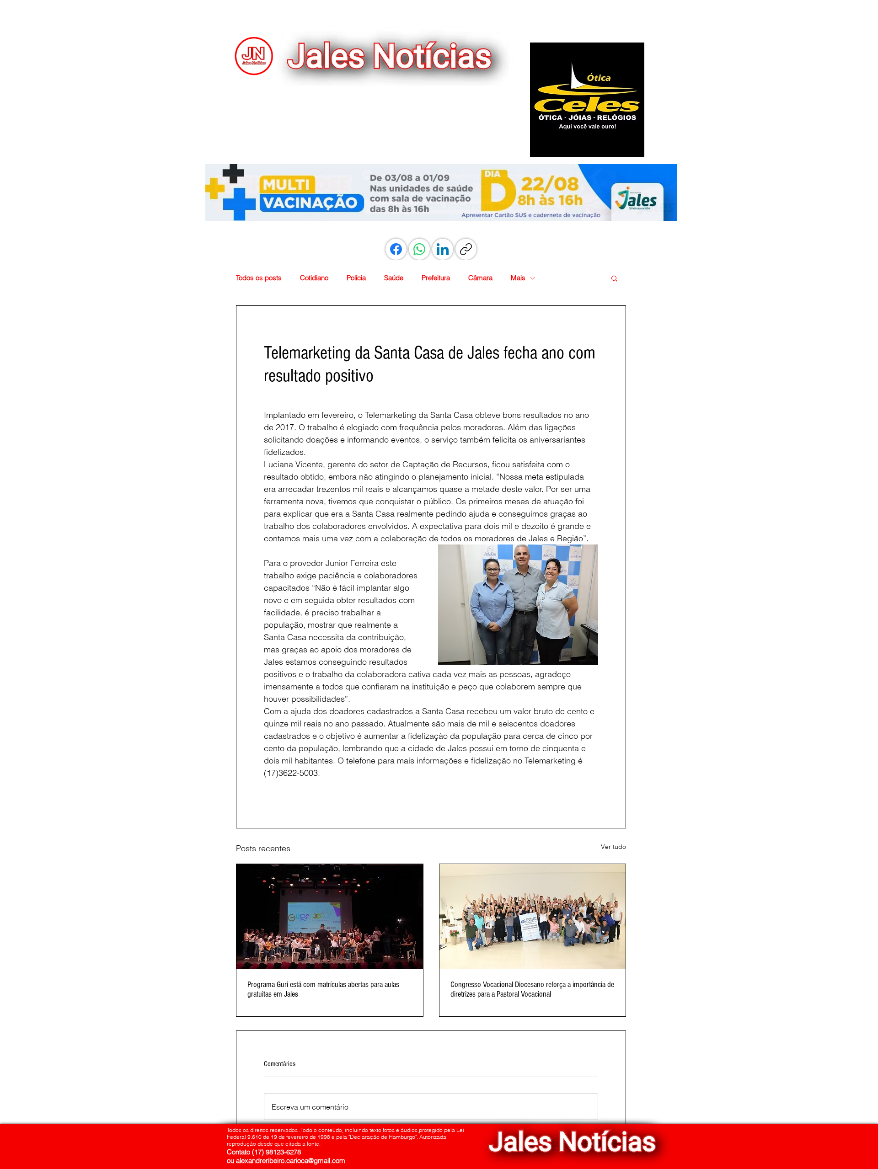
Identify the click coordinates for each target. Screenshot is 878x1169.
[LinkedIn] (442, 249)
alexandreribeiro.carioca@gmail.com (290, 1160)
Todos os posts (259, 278)
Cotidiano (314, 278)
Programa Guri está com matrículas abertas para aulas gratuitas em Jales (323, 989)
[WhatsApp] (419, 249)
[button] (587, 100)
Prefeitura (436, 278)
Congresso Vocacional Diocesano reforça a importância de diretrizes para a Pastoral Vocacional (532, 989)
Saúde (393, 278)
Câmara (480, 278)
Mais (518, 278)
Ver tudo (613, 847)
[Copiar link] (465, 249)
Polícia (356, 278)
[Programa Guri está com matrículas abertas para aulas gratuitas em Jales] (329, 916)
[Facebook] (396, 249)
